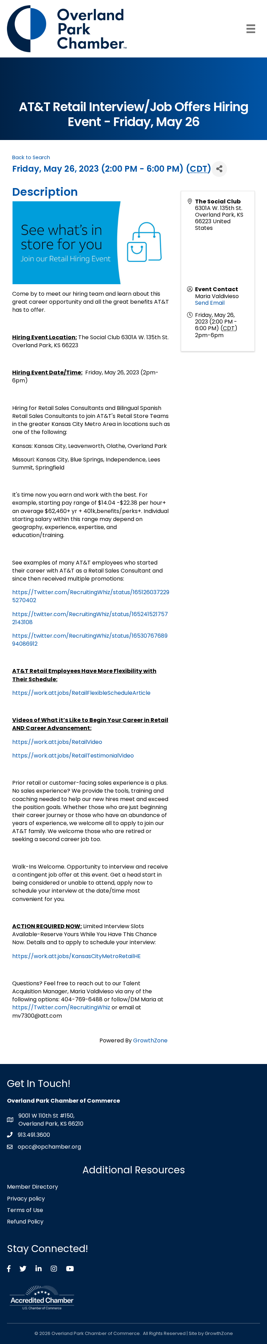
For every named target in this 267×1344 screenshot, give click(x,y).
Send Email (210, 303)
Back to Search (31, 157)
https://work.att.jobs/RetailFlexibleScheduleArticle (81, 693)
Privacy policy (26, 1199)
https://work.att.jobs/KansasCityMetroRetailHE (76, 956)
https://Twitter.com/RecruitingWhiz (61, 1007)
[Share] (219, 169)
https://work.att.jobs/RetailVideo (57, 742)
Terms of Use (25, 1210)
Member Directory (32, 1187)
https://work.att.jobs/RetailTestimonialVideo (73, 756)
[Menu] (251, 29)
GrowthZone (150, 1040)
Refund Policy (25, 1222)
